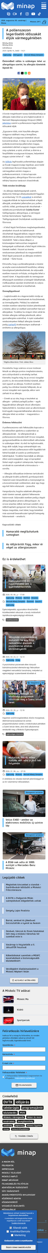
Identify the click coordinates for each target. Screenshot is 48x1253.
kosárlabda (9, 1121)
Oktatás (34, 598)
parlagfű (12, 324)
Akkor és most (34, 1117)
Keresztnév (7, 1054)
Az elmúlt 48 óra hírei (25, 980)
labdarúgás (11, 1107)
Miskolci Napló (9, 1176)
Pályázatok (8, 1165)
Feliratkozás (25, 1085)
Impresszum (8, 1169)
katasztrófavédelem (20, 1129)
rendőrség (7, 1125)
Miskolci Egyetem (34, 1125)
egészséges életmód (14, 734)
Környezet (18, 55)
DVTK (7, 1102)
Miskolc (19, 598)
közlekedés (10, 1112)
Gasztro (38, 601)
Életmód (30, 601)
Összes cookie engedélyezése (18, 1247)
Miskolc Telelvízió (11, 1173)
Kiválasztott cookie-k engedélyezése (18, 1240)
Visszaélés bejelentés (13, 1206)
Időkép (8, 161)
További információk (18, 1223)
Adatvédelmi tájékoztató (15, 1187)
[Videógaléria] (15, 14)
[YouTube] (33, 14)
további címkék (25, 1136)
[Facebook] (21, 14)
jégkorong (19, 1125)
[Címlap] (18, 6)
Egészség (7, 55)
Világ (18, 660)
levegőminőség (25, 1121)
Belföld (27, 598)
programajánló (32, 1107)
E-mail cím (7, 1063)
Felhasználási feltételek (13, 1072)
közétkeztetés (12, 620)
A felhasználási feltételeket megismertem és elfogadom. (23, 1077)
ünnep (6, 1129)
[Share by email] (29, 73)
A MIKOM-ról (8, 1162)
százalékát (26, 197)
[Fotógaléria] (9, 14)
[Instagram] (27, 14)
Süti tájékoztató (10, 1191)
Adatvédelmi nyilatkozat (25, 1078)
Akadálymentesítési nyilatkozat (18, 1195)
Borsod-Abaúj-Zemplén (33, 55)
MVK (22, 1112)
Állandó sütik (20, 1227)
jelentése (6, 123)
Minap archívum (10, 1180)
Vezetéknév (7, 1045)
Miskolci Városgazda (13, 1117)
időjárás (22, 1102)
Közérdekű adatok (11, 1198)
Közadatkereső (9, 1202)
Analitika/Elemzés (20, 1231)
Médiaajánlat (9, 1209)
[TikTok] (39, 14)
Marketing (20, 1235)
